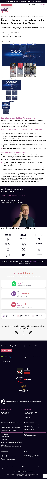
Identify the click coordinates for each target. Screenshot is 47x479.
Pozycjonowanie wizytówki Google (8, 430)
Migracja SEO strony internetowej (8, 459)
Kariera (41, 466)
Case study (27, 466)
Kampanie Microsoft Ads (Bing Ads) (31, 427)
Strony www (17, 16)
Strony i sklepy (4, 434)
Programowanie (5, 451)
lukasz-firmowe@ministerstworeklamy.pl (12, 202)
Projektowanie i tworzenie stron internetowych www (11, 447)
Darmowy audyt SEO (5, 466)
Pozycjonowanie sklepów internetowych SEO (10, 427)
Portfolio (11, 16)
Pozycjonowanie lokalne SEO (7, 426)
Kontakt (36, 468)
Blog (11, 466)
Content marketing (5, 436)
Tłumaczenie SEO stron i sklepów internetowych (11, 442)
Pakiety (26, 451)
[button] (23, 304)
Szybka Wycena (7, 5)
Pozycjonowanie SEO (8, 173)
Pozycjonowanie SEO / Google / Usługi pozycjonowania (9, 423)
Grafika (26, 434)
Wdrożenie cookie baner (6, 454)
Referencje (37, 466)
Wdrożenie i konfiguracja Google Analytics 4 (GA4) (10, 457)
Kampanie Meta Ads (28, 426)
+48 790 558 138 (42, 4)
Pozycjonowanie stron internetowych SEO (10, 429)
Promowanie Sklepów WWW (30, 456)
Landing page (4, 439)
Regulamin (3, 468)
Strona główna (4, 16)
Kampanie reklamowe (29, 422)
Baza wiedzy (15, 466)
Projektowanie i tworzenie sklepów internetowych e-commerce (11, 444)
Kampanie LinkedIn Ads (29, 429)
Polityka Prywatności (26, 475)
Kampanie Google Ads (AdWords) (31, 425)
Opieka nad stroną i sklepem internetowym (10, 441)
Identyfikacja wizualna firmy (30, 435)
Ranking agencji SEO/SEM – (23, 1)
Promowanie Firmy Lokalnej (30, 454)
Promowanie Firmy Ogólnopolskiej (31, 455)
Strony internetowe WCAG (6, 461)
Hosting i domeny (5, 438)
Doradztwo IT (4, 455)
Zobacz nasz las (7, 361)
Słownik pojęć (22, 466)
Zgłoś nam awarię (6, 350)
